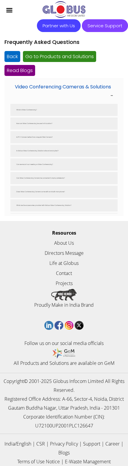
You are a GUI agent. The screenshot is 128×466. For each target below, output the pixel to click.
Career (112, 443)
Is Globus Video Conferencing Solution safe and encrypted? (37, 151)
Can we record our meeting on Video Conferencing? (34, 164)
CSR (40, 443)
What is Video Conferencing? (26, 110)
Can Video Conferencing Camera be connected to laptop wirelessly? (40, 178)
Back (12, 56)
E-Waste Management (88, 461)
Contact (64, 273)
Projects (64, 283)
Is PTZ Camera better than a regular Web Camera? (34, 137)
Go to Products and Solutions (59, 56)
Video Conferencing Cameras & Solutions (63, 86)
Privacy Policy (64, 443)
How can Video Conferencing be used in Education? (34, 124)
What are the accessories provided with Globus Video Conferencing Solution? (43, 205)
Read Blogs (20, 70)
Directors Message (64, 253)
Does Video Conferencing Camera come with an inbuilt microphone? (40, 192)
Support (91, 443)
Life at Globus (64, 263)
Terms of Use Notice (38, 461)
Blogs (64, 452)
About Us (64, 243)
